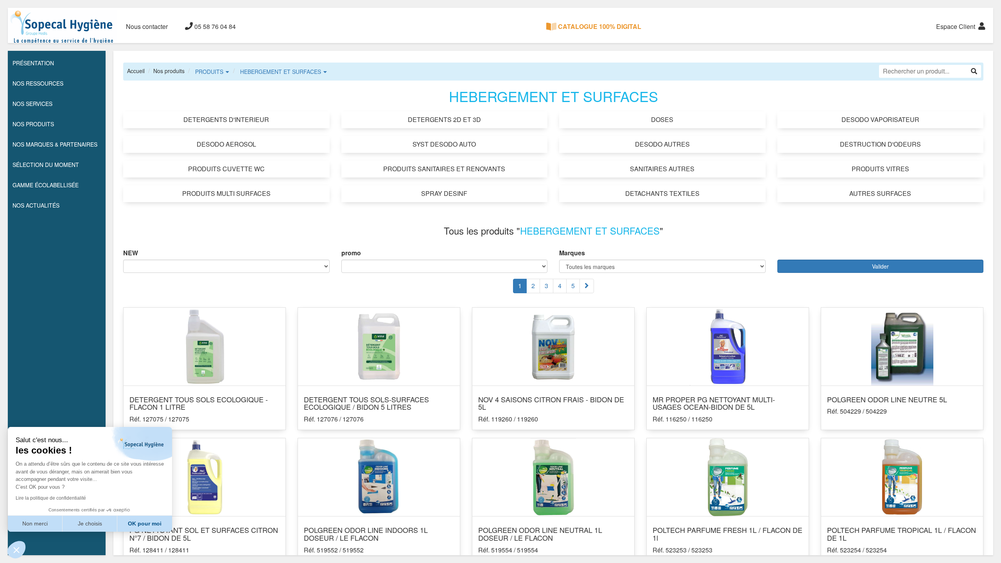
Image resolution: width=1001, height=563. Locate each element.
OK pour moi (144, 523)
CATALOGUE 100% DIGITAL (598, 26)
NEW (130, 253)
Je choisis (90, 523)
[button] (16, 549)
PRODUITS (209, 71)
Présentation (33, 63)
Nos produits (169, 71)
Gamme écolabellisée (46, 185)
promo (351, 253)
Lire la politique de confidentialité (51, 498)
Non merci (35, 523)
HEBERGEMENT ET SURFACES (280, 71)
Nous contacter (147, 26)
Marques (572, 253)
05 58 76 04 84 (214, 26)
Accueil (136, 71)
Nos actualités (36, 205)
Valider (880, 266)
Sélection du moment (46, 165)
